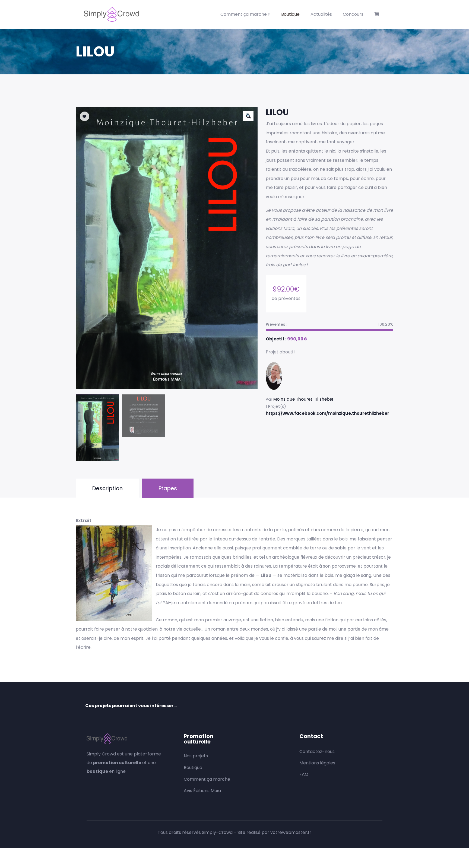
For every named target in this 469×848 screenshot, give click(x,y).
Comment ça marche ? (245, 14)
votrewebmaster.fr (290, 832)
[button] (248, 116)
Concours (353, 14)
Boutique (290, 14)
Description (107, 488)
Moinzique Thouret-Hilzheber (303, 399)
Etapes (168, 488)
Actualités (321, 14)
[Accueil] (111, 14)
